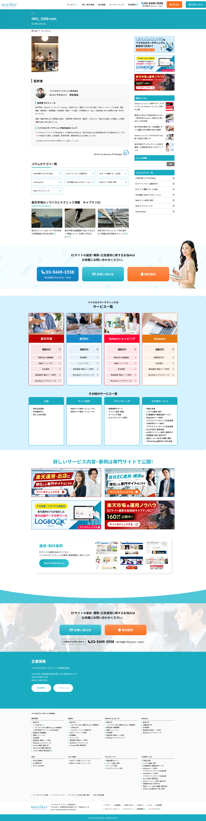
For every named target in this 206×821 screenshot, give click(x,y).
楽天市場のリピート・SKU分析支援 (46, 730)
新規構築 (83, 357)
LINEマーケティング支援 (78, 732)
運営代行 (46, 349)
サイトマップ (128, 809)
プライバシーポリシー (112, 809)
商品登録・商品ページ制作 (45, 375)
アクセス (62, 687)
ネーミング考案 (114, 414)
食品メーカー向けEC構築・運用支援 (155, 786)
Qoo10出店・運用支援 (155, 429)
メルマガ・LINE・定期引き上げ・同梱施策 (48, 727)
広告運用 (45, 369)
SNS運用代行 (38, 411)
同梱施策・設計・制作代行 (156, 435)
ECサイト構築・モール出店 (109, 173)
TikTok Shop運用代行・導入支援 (159, 441)
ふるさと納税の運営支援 (41, 750)
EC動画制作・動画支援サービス (158, 414)
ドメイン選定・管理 (116, 411)
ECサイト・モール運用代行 (76, 173)
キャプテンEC (153, 809)
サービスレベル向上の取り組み (79, 795)
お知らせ (140, 805)
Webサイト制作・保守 (108, 182)
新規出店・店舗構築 (45, 357)
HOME (36, 31)
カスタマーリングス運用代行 (81, 730)
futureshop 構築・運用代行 (42, 748)
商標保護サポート (115, 408)
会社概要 (102, 4)
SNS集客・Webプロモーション (78, 182)
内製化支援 (150, 408)
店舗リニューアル (46, 363)
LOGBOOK (38, 725)
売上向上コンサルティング (45, 380)
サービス (70, 4)
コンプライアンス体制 (40, 795)
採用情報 (132, 4)
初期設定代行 (159, 357)
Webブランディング (41, 190)
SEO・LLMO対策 (39, 414)
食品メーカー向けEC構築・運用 (158, 438)
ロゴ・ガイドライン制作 (117, 417)
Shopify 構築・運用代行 (41, 745)
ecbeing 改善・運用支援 (78, 745)
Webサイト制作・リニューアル (83, 408)
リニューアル (83, 363)
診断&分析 (74, 727)
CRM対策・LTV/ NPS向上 (43, 173)
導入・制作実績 (88, 4)
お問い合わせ (129, 805)
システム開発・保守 (154, 411)
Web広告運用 (38, 408)
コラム (149, 805)
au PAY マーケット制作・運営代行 (159, 432)
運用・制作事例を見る (53, 563)
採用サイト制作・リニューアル (83, 411)
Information (38, 182)
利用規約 (159, 805)
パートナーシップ (116, 4)
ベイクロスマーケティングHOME (43, 713)
